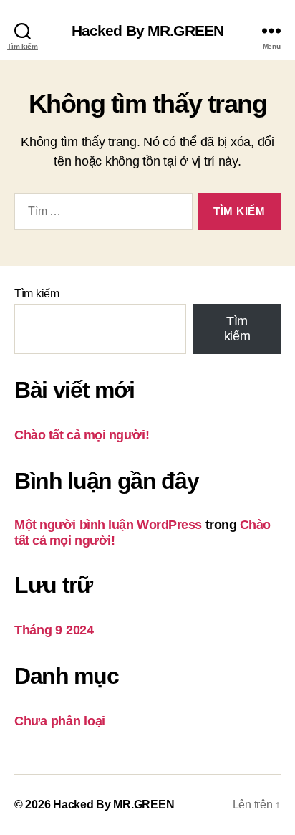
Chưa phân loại (59, 721)
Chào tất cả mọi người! (81, 435)
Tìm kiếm (36, 293)
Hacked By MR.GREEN (147, 30)
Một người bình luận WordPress (108, 524)
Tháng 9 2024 (54, 630)
